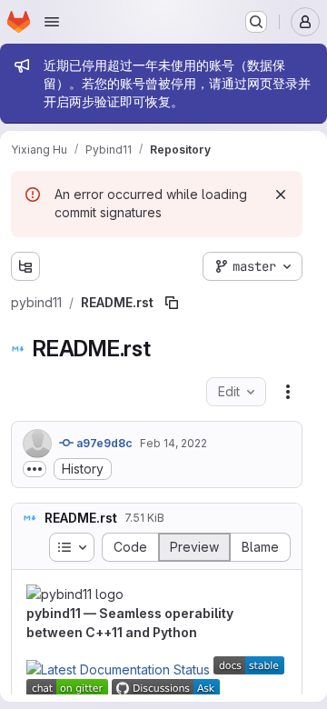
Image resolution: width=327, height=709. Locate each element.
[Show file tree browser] (25, 266)
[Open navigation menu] (51, 21)
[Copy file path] (171, 302)
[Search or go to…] (256, 22)
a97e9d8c (103, 443)
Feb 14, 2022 (173, 443)
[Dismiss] (281, 194)
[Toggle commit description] (34, 469)
